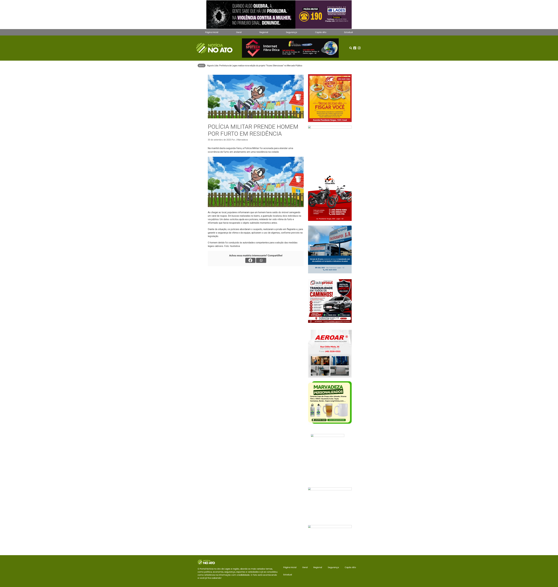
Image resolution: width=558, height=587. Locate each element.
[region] (279, 14)
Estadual (348, 32)
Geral (239, 32)
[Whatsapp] (261, 260)
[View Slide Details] (279, 14)
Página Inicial (211, 32)
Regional (264, 32)
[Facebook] (250, 260)
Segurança (291, 32)
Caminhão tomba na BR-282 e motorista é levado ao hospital (235, 65)
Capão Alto (320, 32)
